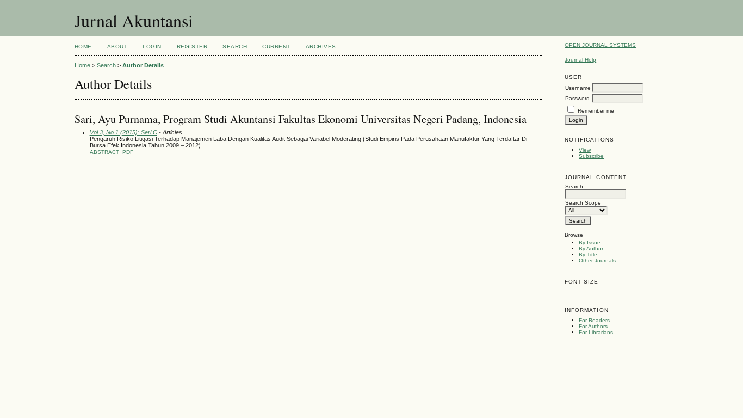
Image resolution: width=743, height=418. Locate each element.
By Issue (589, 242)
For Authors (593, 326)
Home (83, 47)
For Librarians (596, 332)
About (117, 47)
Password (577, 98)
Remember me (596, 111)
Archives (321, 47)
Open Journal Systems (600, 45)
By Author (591, 248)
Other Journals (597, 260)
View (585, 150)
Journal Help (580, 60)
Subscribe (591, 156)
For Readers (594, 320)
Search (234, 47)
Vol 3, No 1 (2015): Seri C (123, 132)
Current (276, 47)
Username (578, 88)
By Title (588, 254)
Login (152, 47)
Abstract (104, 152)
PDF (127, 152)
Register (192, 47)
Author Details (143, 65)
